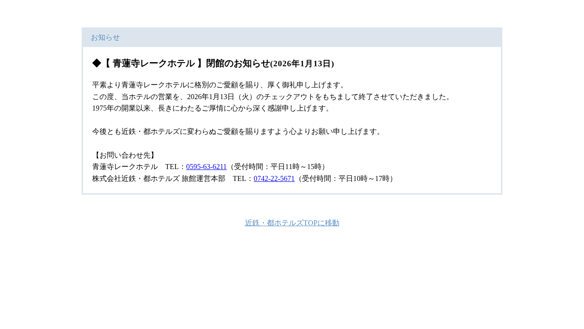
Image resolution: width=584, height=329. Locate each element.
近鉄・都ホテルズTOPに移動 (292, 223)
